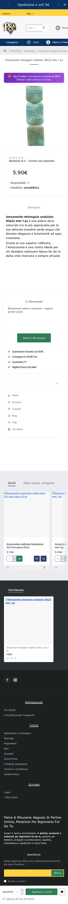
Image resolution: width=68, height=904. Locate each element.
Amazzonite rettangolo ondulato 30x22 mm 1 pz (27, 649)
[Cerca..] (43, 28)
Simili (12, 483)
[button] (58, 4)
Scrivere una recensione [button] (41, 160)
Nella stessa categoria (38, 483)
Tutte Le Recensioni (34, 337)
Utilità (34, 725)
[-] (22, 893)
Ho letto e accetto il (21, 881)
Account (34, 784)
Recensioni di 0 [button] (17, 160)
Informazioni (34, 702)
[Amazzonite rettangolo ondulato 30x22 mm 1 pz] (28, 621)
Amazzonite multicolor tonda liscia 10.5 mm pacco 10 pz (25, 546)
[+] (22, 890)
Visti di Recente (15, 590)
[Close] (65, 5)
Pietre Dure (16, 51)
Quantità (8, 891)
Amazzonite (29, 51)
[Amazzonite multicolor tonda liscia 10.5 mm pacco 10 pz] (27, 514)
